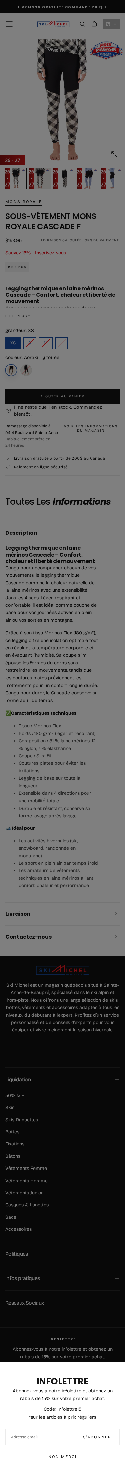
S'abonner (97, 1437)
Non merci (62, 1456)
